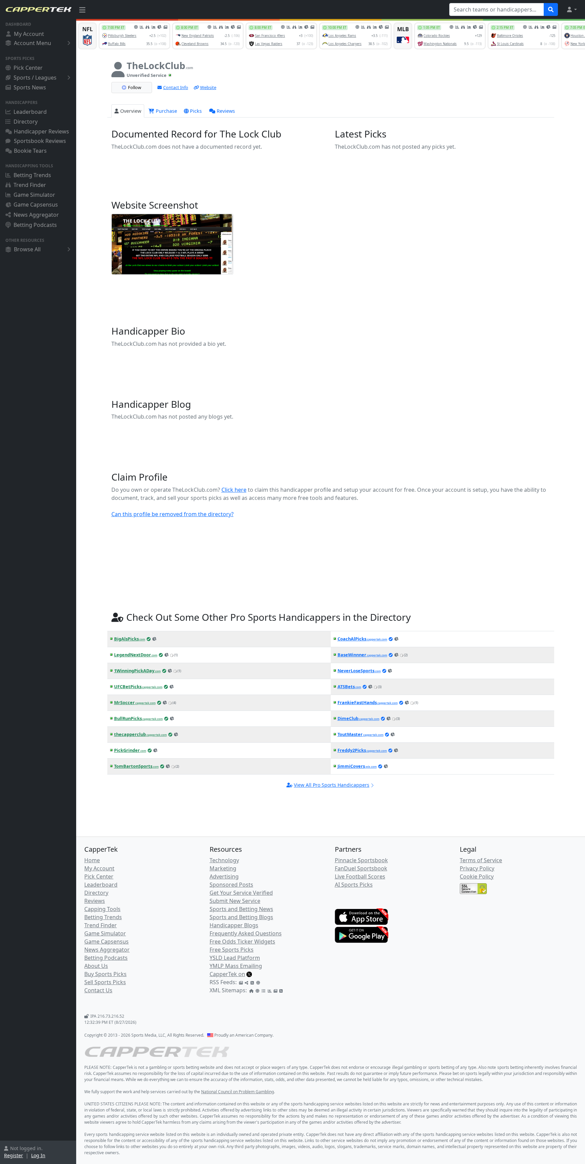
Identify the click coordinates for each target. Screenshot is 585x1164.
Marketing (223, 868)
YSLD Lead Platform (235, 957)
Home (92, 860)
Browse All (27, 249)
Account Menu (32, 43)
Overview (130, 111)
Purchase (165, 111)
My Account (29, 34)
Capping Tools (102, 909)
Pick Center (28, 67)
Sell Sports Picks (105, 982)
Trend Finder (30, 185)
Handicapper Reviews (41, 131)
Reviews (226, 111)
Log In (38, 1155)
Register (13, 1155)
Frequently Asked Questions (246, 933)
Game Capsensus (36, 204)
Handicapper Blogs (234, 925)
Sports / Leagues (35, 77)
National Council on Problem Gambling (237, 1092)
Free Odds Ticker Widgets (242, 941)
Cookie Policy (477, 876)
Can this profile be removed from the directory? (172, 514)
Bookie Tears (30, 150)
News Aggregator (36, 214)
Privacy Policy (477, 868)
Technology (224, 860)
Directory (26, 121)
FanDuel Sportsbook (361, 868)
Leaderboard (30, 111)
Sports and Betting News (241, 909)
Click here (233, 489)
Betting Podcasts (35, 225)
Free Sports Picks (232, 949)
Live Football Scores (360, 876)
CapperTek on (227, 974)
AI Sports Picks (354, 884)
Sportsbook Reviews (40, 141)
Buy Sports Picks (105, 974)
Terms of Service (481, 860)
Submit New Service (235, 901)
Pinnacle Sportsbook (361, 860)
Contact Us (98, 990)
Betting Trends (32, 175)
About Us (96, 966)
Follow (134, 87)
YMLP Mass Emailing (236, 966)
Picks (196, 111)
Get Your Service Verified (241, 892)
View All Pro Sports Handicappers (331, 785)
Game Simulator (34, 194)
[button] (571, 9)
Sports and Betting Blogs (241, 917)
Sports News (30, 87)
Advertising (224, 876)
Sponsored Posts (231, 884)
